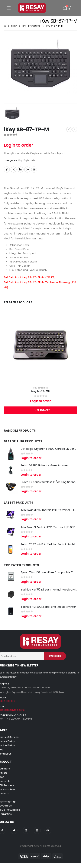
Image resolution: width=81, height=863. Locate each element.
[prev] (69, 129)
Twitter (14, 169)
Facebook (7, 169)
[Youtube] (47, 830)
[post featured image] (11, 454)
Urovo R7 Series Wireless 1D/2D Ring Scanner (49, 482)
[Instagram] (26, 830)
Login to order (18, 145)
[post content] (40, 346)
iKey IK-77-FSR (40, 391)
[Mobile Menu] (9, 8)
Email (34, 169)
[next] (74, 129)
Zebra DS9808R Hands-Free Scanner (44, 465)
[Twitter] (14, 830)
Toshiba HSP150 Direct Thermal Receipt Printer (51, 589)
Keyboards (29, 160)
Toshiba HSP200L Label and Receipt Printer (48, 607)
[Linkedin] (37, 830)
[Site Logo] (32, 8)
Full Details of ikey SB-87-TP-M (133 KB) (30, 277)
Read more (43, 410)
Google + (27, 169)
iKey (20, 160)
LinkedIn (21, 169)
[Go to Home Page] (5, 26)
